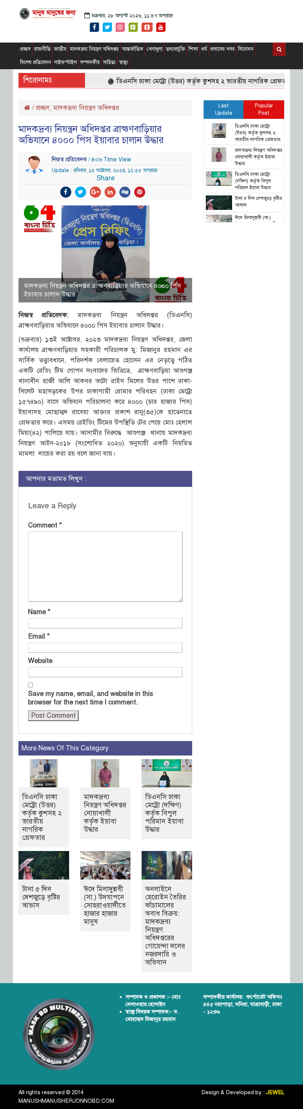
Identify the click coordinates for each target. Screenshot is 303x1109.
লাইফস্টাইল (65, 62)
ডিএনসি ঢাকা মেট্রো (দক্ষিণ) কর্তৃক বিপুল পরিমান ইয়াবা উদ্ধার (164, 813)
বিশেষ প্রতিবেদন (35, 62)
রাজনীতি (42, 49)
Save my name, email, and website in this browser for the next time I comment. (90, 698)
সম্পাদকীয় (90, 62)
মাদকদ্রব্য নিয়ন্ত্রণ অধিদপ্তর (94, 49)
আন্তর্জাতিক (132, 49)
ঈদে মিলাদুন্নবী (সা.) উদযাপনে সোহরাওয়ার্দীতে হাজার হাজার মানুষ (105, 905)
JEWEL (275, 1092)
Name (39, 612)
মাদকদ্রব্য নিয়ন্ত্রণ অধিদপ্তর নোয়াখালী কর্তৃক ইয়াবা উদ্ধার (105, 813)
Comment (45, 525)
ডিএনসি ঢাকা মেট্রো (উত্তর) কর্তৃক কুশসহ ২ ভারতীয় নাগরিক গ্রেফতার (195, 81)
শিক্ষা (193, 49)
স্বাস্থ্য (123, 62)
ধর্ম (204, 49)
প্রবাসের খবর (222, 49)
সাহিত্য (109, 62)
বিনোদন (245, 49)
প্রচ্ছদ (25, 49)
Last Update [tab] (223, 109)
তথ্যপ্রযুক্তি (175, 49)
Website (40, 661)
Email (39, 636)
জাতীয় (60, 49)
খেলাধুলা (155, 49)
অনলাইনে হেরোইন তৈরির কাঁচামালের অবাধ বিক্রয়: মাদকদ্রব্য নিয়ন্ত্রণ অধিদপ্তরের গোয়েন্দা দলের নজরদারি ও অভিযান (165, 925)
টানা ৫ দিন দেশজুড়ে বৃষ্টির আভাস (41, 897)
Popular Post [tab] (264, 109)
